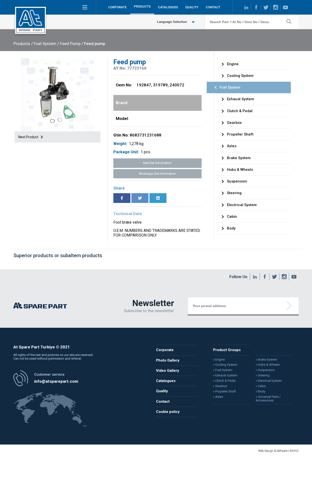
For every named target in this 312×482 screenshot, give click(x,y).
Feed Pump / (71, 43)
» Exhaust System (225, 375)
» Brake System (266, 359)
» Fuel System (222, 370)
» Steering (263, 375)
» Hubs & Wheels (268, 364)
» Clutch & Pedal (224, 380)
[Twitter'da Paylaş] (139, 198)
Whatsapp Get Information (157, 173)
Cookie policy (168, 411)
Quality (162, 391)
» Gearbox (220, 386)
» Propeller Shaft (224, 391)
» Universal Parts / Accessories (268, 398)
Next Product (28, 137)
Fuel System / (46, 43)
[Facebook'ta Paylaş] (121, 198)
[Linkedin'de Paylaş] (157, 198)
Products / (23, 43)
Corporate (165, 350)
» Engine (219, 359)
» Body (260, 391)
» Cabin (261, 386)
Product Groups (227, 350)
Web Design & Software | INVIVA (278, 451)
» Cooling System (225, 364)
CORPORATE (117, 7)
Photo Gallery (167, 360)
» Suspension (265, 370)
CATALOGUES (168, 7)
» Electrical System (269, 380)
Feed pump (94, 43)
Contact (163, 401)
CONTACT (213, 7)
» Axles (218, 397)
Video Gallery (167, 370)
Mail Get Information (157, 163)
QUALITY (191, 7)
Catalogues (166, 381)
